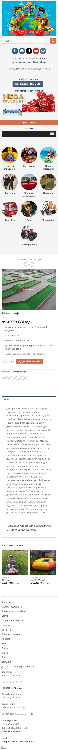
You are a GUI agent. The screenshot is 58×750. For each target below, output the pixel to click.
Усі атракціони (25, 372)
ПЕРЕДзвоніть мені (28, 84)
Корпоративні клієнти (12, 620)
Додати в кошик (29, 361)
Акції (3, 643)
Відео (4, 657)
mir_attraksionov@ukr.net (29, 90)
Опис (7, 399)
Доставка (6, 661)
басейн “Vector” (37, 580)
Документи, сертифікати (13, 611)
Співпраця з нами (10, 634)
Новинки (5, 625)
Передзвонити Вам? (11, 687)
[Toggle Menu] (52, 134)
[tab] (29, 399)
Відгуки (5, 648)
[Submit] (53, 40)
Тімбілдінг (36, 259)
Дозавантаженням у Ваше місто (17, 666)
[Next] (56, 570)
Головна (21, 259)
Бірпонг (5, 580)
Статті (4, 615)
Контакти (6, 629)
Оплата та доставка (11, 606)
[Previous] (2, 570)
